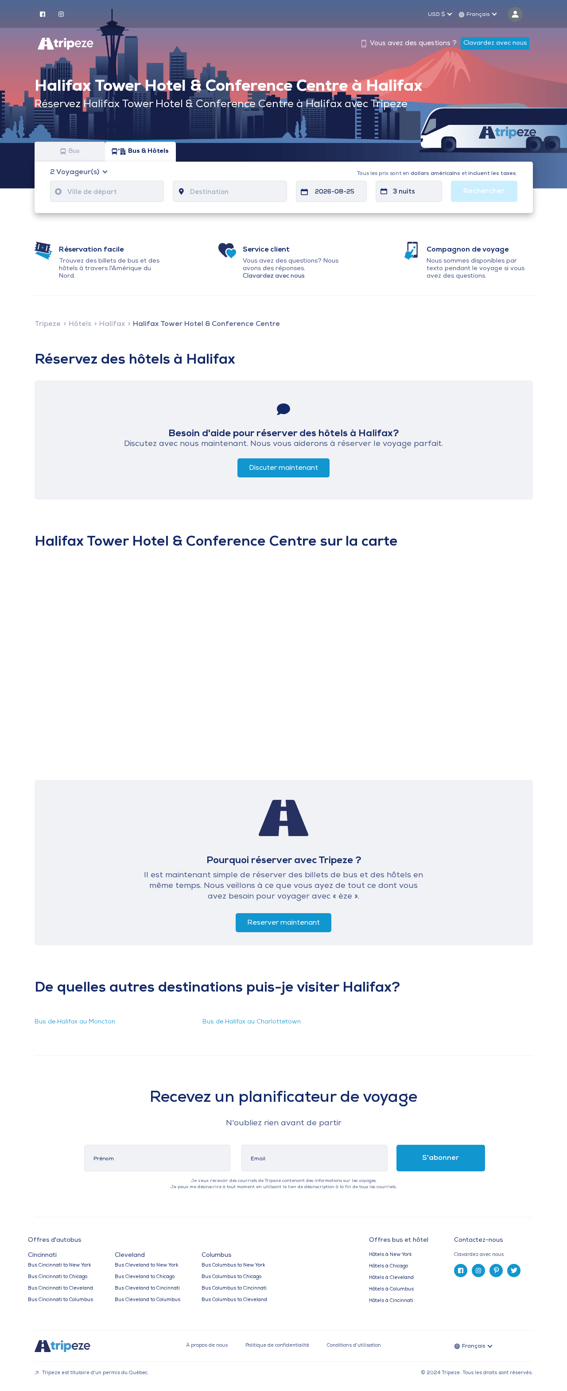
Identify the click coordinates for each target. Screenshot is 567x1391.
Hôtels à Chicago (388, 1266)
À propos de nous (207, 1345)
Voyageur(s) (75, 172)
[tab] (497, 1254)
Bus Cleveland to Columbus (147, 1300)
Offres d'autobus (54, 1240)
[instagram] (61, 13)
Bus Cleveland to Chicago (145, 1277)
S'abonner (440, 1158)
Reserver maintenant (283, 922)
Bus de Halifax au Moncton (75, 1022)
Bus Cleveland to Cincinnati (147, 1288)
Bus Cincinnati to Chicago (57, 1277)
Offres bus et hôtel (398, 1240)
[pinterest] (496, 1270)
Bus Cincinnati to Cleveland (60, 1288)
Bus (74, 151)
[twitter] (513, 1270)
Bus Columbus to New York (233, 1265)
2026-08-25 (334, 192)
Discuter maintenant (283, 468)
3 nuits (404, 192)
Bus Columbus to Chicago (231, 1277)
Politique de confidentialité (277, 1345)
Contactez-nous (478, 1240)
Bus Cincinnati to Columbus (60, 1300)
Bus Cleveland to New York (147, 1265)
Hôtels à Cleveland (391, 1277)
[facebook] (42, 13)
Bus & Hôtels (148, 151)
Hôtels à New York (390, 1254)
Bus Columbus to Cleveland (234, 1300)
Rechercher (484, 191)
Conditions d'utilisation (354, 1345)
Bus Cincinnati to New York (59, 1265)
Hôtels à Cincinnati (391, 1300)
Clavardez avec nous (495, 43)
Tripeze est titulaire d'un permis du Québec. (95, 1373)
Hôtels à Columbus (391, 1289)
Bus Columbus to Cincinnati (234, 1288)
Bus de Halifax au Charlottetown (251, 1022)
